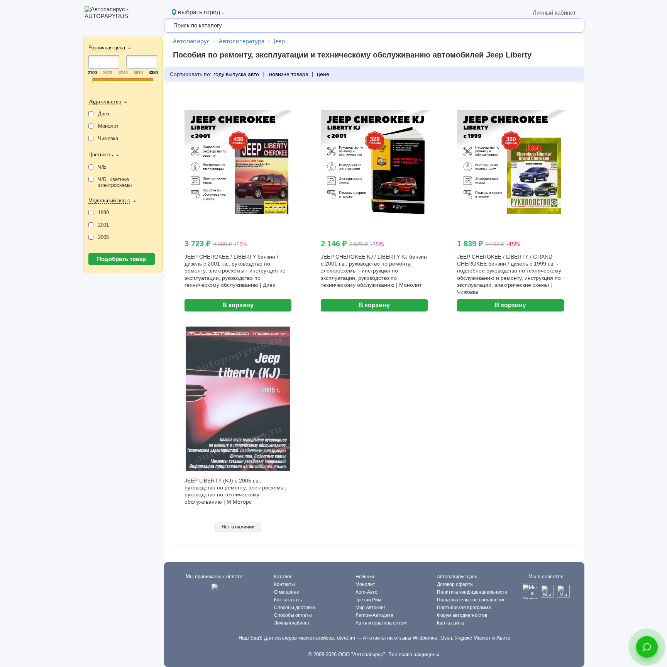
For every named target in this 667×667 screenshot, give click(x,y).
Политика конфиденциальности (472, 592)
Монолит (365, 584)
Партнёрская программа (464, 607)
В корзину (238, 305)
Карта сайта (450, 623)
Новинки (365, 576)
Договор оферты (455, 584)
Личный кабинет (554, 12)
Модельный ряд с (109, 200)
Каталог (282, 576)
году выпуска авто (236, 74)
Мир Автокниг (370, 607)
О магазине (286, 592)
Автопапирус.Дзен (457, 576)
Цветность (100, 154)
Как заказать (288, 600)
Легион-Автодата (374, 615)
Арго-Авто (367, 592)
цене (323, 74)
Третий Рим (368, 600)
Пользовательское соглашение (471, 600)
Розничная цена (106, 48)
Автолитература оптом (381, 623)
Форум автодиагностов (462, 615)
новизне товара (287, 74)
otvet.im (346, 638)
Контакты (284, 584)
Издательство (104, 102)
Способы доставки (294, 607)
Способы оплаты (293, 615)
